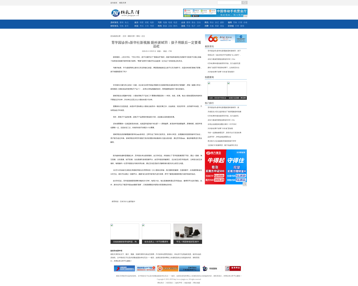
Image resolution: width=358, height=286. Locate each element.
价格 (245, 22)
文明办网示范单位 (167, 268)
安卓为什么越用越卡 (127, 201)
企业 (183, 22)
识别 (170, 26)
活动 (199, 22)
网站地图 (196, 283)
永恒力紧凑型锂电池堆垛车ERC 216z (221, 120)
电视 (170, 22)
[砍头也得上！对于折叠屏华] (156, 239)
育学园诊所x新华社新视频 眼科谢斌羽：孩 (223, 107)
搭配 (147, 22)
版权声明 (178, 283)
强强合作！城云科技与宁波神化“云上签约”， (224, 55)
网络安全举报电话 (146, 268)
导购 (121, 26)
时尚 (160, 26)
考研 (152, 26)
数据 (165, 26)
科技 (136, 26)
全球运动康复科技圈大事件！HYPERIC (222, 124)
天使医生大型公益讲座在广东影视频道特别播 (224, 112)
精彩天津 (122, 3)
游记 (217, 22)
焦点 (127, 22)
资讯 (138, 36)
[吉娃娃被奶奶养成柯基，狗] (124, 239)
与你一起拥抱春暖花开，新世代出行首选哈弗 (224, 133)
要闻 (121, 22)
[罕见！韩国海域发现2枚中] (187, 239)
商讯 (207, 22)
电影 (152, 22)
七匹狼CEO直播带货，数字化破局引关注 (223, 145)
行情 (240, 22)
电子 (194, 26)
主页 (124, 36)
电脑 (165, 22)
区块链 (231, 26)
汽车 (160, 22)
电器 (175, 22)
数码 (175, 26)
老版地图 (187, 283)
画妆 (222, 26)
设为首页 (113, 3)
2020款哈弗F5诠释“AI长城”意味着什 (221, 72)
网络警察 (211, 268)
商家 (217, 26)
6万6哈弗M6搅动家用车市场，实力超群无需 (224, 63)
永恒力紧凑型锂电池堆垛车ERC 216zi (221, 59)
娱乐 (136, 22)
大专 (147, 26)
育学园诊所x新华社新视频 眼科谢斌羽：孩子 (224, 51)
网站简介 (160, 283)
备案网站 (232, 268)
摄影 (222, 22)
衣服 (212, 26)
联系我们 (169, 283)
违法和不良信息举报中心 (124, 268)
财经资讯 (114, 26)
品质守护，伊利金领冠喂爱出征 (219, 137)
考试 (142, 26)
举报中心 (189, 268)
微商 (230, 22)
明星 (142, 22)
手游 (188, 26)
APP (198, 26)
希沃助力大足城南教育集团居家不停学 (222, 141)
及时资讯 (114, 22)
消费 (207, 26)
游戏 (183, 26)
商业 (212, 22)
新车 (127, 26)
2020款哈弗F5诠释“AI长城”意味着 (220, 128)
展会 (194, 22)
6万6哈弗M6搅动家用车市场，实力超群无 (223, 116)
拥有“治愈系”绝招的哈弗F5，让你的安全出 (223, 68)
